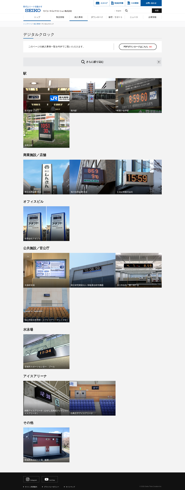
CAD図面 (135, 3)
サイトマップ (70, 487)
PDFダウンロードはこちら (136, 47)
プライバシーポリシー (51, 487)
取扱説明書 (119, 3)
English (118, 11)
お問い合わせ (151, 3)
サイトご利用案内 (31, 487)
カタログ (104, 3)
